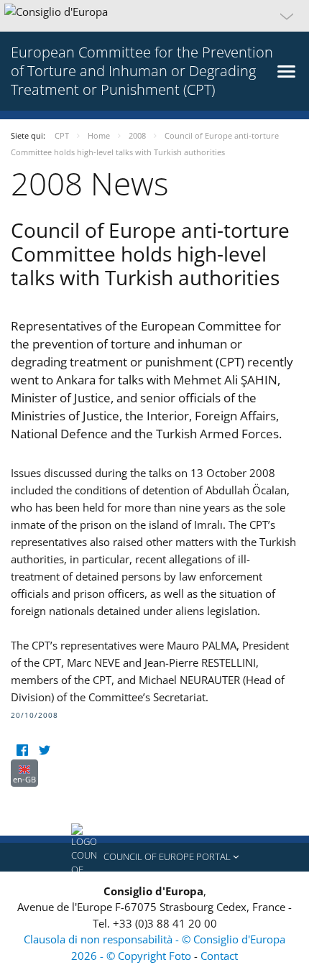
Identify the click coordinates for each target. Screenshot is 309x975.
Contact (219, 955)
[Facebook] (22, 750)
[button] (154, 16)
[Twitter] (44, 750)
